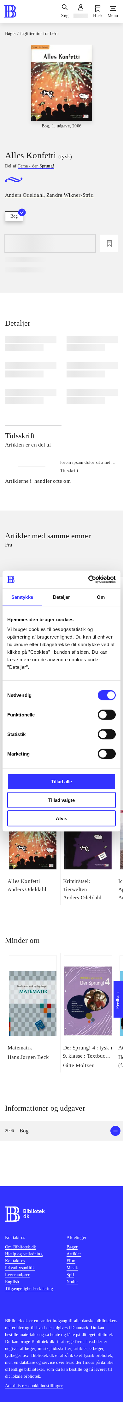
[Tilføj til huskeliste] (109, 243)
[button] (61, 1131)
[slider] (61, 92)
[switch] (107, 715)
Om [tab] (101, 596)
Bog (14, 216)
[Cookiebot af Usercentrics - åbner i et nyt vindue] (88, 579)
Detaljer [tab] (61, 596)
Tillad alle (61, 781)
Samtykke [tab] (22, 596)
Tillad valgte (61, 800)
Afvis (61, 818)
